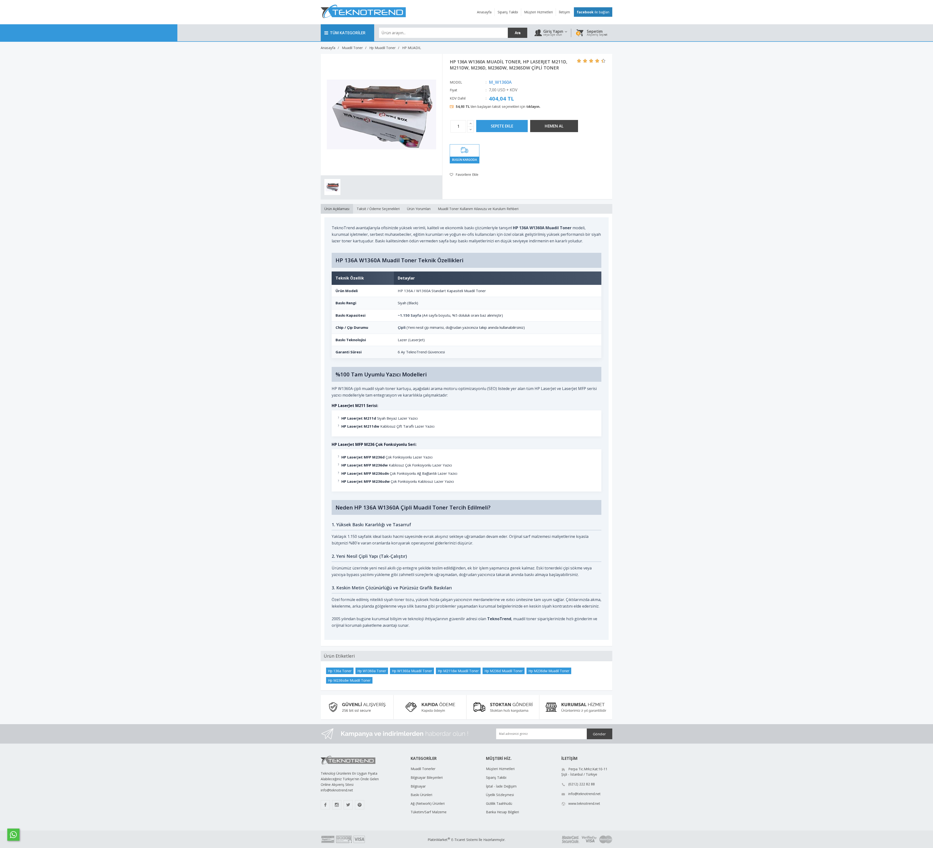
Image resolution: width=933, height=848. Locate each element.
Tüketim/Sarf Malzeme (429, 812)
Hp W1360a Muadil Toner (412, 671)
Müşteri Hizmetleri (500, 768)
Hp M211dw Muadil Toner (458, 671)
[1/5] (579, 61)
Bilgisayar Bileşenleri (427, 777)
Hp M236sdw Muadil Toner (349, 680)
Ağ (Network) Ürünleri (428, 803)
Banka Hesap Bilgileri (502, 812)
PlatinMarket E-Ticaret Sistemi (453, 839)
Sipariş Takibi (496, 777)
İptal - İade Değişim (501, 786)
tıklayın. (533, 106)
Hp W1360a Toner (371, 671)
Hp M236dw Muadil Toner (548, 671)
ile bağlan (593, 12)
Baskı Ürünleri (421, 794)
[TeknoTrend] (363, 20)
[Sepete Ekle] (502, 126)
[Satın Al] (554, 126)
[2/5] (582, 61)
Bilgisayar (418, 786)
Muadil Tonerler (423, 768)
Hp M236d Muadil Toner (503, 671)
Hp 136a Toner (340, 671)
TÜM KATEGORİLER (347, 32)
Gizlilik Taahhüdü (499, 803)
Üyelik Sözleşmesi (500, 794)
